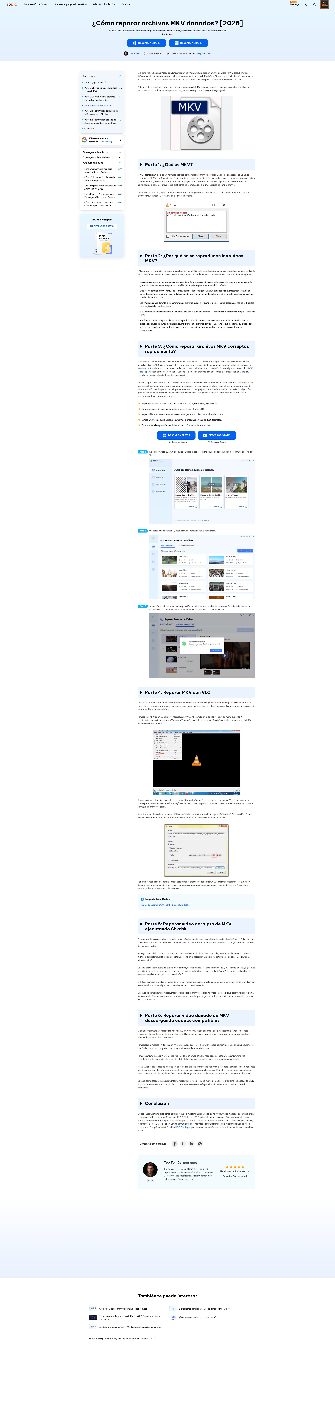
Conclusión (89, 128)
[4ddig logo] (11, 4)
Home (94, 1338)
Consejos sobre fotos (95, 152)
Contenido (89, 76)
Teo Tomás (135, 53)
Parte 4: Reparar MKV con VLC (98, 105)
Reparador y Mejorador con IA (69, 4)
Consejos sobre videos (96, 157)
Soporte (126, 4)
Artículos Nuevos (93, 162)
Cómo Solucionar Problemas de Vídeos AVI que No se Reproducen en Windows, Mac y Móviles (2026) (99, 179)
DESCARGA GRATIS (149, 43)
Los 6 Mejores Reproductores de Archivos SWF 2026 (100, 187)
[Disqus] (167, 1235)
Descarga (294, 3)
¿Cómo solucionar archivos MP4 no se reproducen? (165, 905)
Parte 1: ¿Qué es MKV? (95, 82)
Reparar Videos (204, 53)
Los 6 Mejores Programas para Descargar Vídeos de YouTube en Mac (100, 196)
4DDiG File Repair (182, 1127)
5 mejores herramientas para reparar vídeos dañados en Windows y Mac (98, 171)
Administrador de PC (103, 4)
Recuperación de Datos (35, 4)
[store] (306, 4)
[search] (314, 4)
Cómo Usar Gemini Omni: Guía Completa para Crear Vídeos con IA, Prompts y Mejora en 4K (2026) (100, 204)
